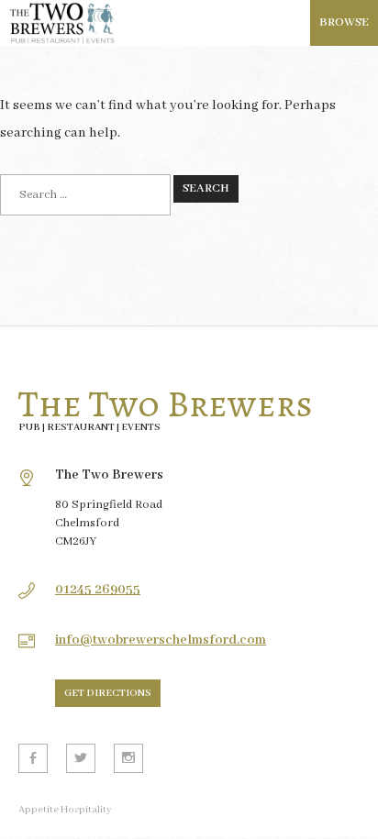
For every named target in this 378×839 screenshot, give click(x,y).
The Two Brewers (165, 404)
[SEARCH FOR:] (85, 194)
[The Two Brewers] (189, 23)
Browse (344, 22)
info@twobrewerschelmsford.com (160, 640)
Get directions (107, 693)
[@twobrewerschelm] (80, 758)
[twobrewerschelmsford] (128, 758)
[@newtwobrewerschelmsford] (33, 758)
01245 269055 (97, 589)
